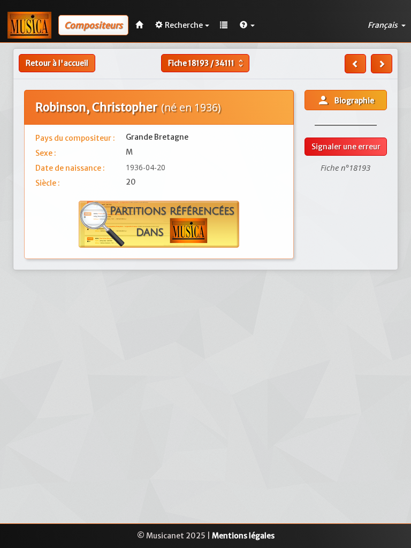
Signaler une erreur (345, 146)
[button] (247, 25)
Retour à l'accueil (57, 63)
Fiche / (207, 63)
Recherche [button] (184, 25)
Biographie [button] (345, 100)
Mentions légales (243, 536)
